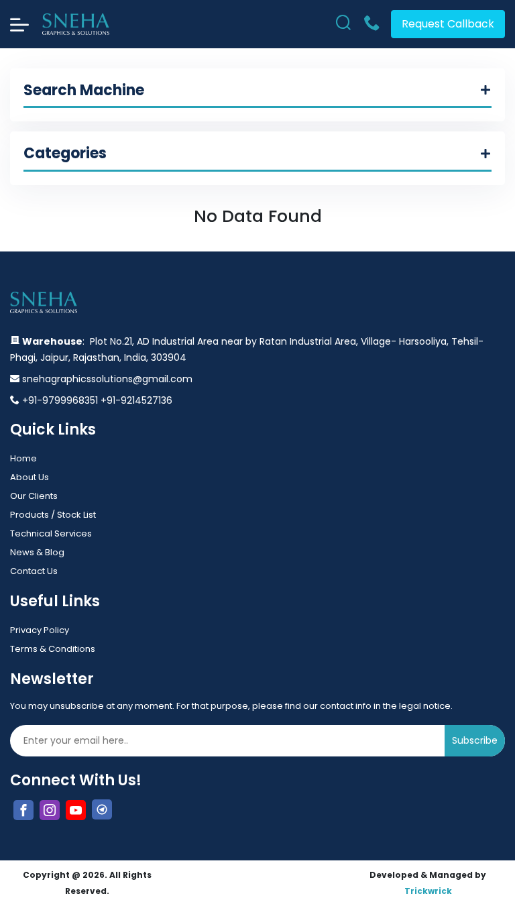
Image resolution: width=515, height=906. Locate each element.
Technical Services (51, 533)
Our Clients (34, 496)
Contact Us (34, 571)
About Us (29, 477)
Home (23, 458)
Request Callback (448, 24)
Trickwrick (428, 891)
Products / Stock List (53, 514)
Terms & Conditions (52, 648)
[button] (257, 95)
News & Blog (37, 552)
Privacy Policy (39, 630)
